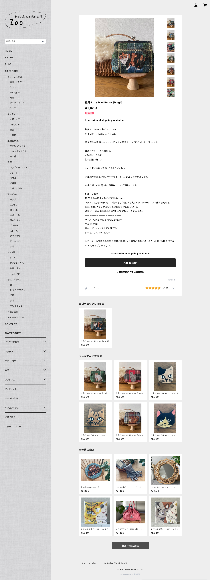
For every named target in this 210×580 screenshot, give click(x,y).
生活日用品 (13, 140)
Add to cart (130, 262)
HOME (8, 50)
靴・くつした (15, 220)
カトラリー (15, 124)
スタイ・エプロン (18, 290)
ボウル (13, 178)
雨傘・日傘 (15, 215)
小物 (12, 246)
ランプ (13, 108)
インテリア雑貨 (14, 77)
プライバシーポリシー (90, 563)
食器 (12, 129)
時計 (12, 97)
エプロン (14, 204)
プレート (14, 172)
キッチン (11, 114)
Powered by (127, 574)
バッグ (13, 199)
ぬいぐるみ (15, 92)
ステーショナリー (15, 317)
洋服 (12, 295)
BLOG (8, 64)
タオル (13, 257)
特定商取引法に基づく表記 (115, 563)
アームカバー (16, 241)
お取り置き (12, 311)
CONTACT (11, 324)
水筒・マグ (15, 119)
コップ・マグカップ (18, 167)
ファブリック (13, 252)
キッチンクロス (19, 151)
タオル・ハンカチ (18, 146)
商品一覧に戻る (130, 545)
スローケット (16, 268)
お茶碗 (13, 183)
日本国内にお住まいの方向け (130, 272)
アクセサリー (16, 236)
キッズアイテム (14, 279)
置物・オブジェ (17, 82)
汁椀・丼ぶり (16, 188)
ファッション (13, 194)
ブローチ (14, 225)
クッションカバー (18, 262)
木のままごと (16, 305)
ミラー (13, 87)
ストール (14, 230)
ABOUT (9, 57)
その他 (13, 135)
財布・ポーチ (16, 210)
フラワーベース (17, 103)
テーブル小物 (13, 273)
